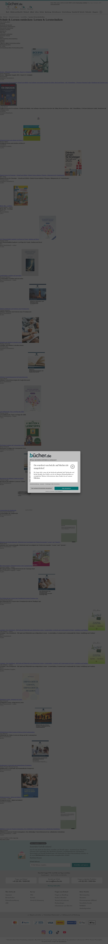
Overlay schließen (72, 466)
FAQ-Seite (37, 478)
